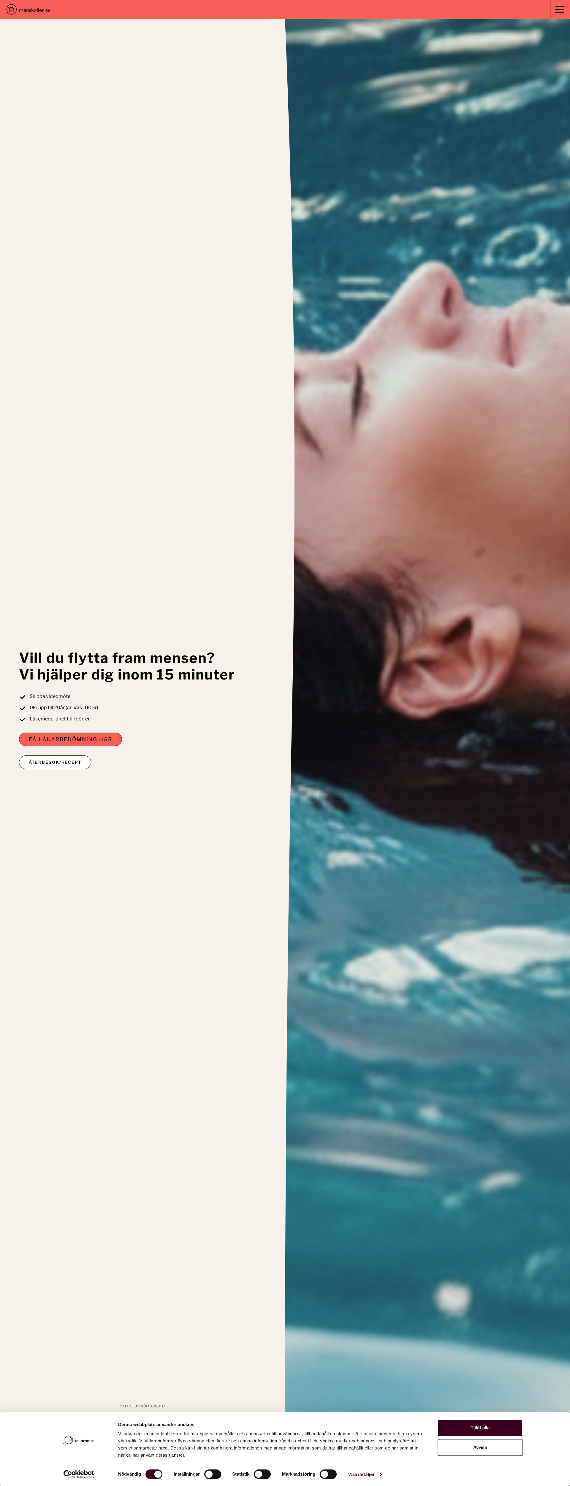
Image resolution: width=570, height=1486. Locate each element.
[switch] (212, 1474)
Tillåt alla (480, 1428)
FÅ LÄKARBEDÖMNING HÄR (70, 739)
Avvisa (480, 1447)
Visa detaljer (361, 1474)
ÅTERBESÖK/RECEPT (55, 762)
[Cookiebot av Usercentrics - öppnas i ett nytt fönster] (79, 1474)
